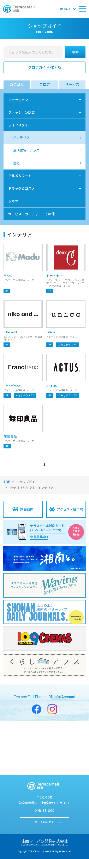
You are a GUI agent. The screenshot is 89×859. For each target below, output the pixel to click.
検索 (75, 51)
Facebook (37, 709)
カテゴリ (17, 84)
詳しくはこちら (44, 822)
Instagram (52, 709)
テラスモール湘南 (19, 9)
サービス (72, 84)
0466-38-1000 (44, 810)
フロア (44, 84)
